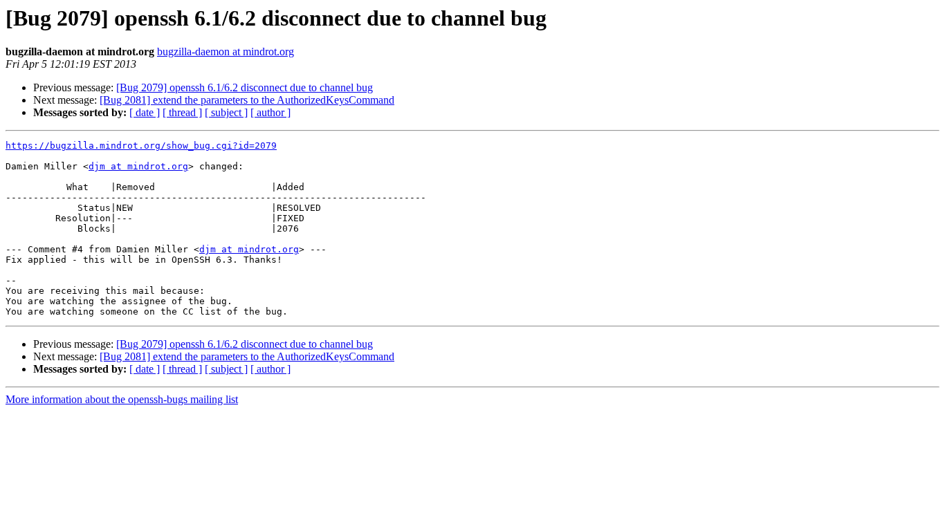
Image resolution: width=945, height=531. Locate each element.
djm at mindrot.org (138, 166)
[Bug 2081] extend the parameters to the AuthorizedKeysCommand (247, 100)
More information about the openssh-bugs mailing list (122, 399)
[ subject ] (226, 112)
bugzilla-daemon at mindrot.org (225, 51)
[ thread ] (182, 112)
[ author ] (270, 112)
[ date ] (144, 112)
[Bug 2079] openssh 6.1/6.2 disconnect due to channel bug (244, 87)
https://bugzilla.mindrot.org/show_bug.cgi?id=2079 (141, 145)
